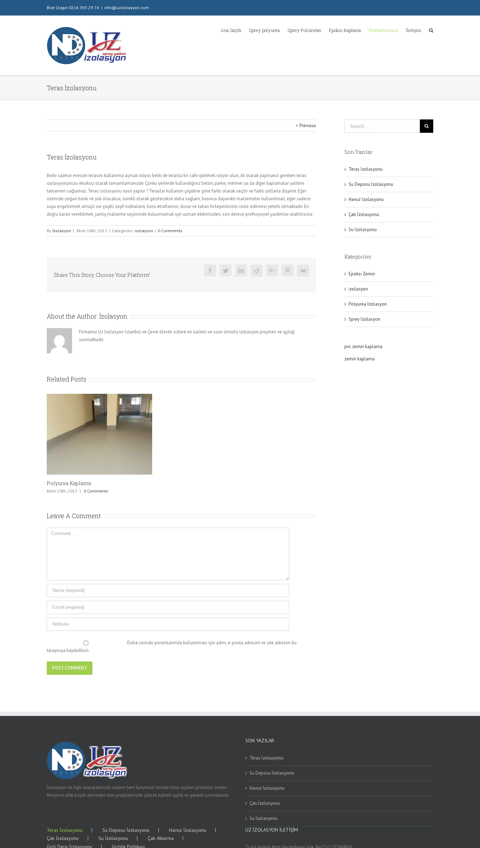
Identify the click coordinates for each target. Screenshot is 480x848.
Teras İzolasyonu (366, 169)
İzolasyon (61, 230)
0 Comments (170, 230)
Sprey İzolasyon (364, 319)
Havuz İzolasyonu (366, 199)
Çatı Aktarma (161, 838)
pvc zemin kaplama (363, 347)
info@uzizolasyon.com (126, 7)
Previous (307, 126)
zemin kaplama (359, 359)
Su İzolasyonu (363, 230)
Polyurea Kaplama (69, 483)
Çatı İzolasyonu (364, 214)
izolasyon (144, 230)
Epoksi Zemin (362, 274)
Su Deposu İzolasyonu (371, 184)
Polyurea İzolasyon (368, 304)
